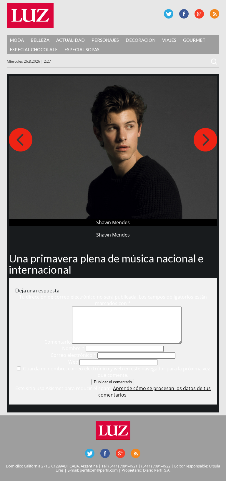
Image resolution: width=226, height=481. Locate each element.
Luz (30, 15)
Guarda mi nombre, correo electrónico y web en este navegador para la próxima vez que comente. (116, 371)
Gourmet (194, 40)
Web (73, 362)
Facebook (184, 14)
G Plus (199, 14)
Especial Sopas (81, 49)
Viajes (169, 40)
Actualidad (70, 40)
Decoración (140, 40)
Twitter (168, 14)
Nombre (73, 348)
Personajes (105, 40)
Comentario (57, 342)
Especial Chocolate (34, 49)
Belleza (40, 40)
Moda (17, 40)
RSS (214, 14)
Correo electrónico (73, 355)
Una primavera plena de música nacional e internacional (106, 264)
